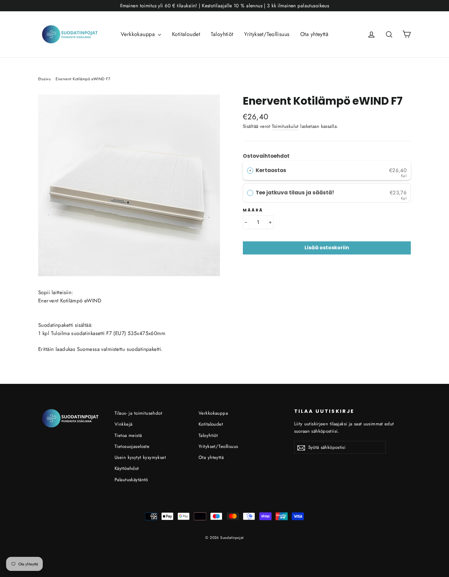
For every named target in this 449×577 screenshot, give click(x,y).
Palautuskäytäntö (131, 479)
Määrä (253, 210)
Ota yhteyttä (314, 34)
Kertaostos (271, 170)
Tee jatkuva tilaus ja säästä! (295, 192)
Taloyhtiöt (222, 34)
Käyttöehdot (127, 468)
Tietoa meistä (128, 435)
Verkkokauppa (139, 34)
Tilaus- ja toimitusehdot (138, 413)
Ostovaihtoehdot (266, 156)
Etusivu (44, 79)
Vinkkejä (123, 424)
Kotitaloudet (186, 34)
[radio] (250, 170)
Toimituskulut (285, 126)
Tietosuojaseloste (132, 446)
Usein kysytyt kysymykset (140, 457)
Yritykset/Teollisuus (267, 34)
